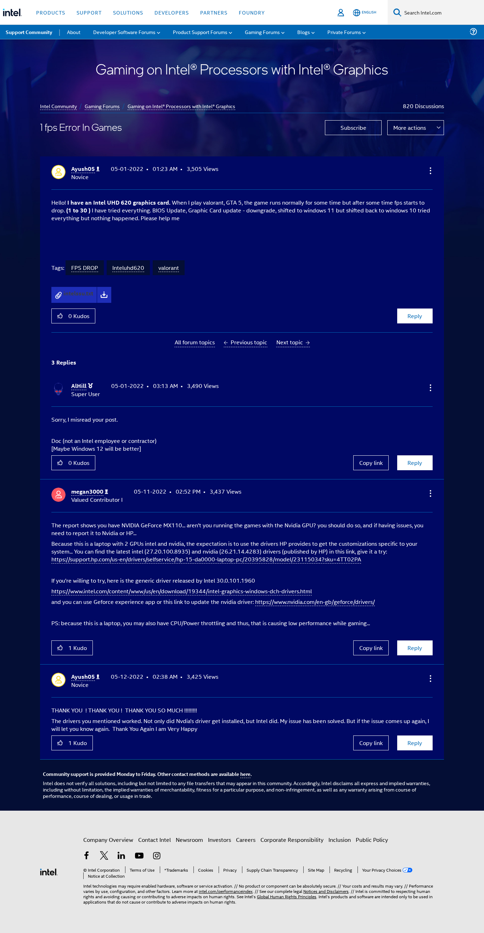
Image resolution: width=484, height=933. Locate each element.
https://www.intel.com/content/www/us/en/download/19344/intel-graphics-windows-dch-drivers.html (181, 591)
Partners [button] (213, 12)
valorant (168, 267)
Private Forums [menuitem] (344, 31)
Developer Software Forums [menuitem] (124, 31)
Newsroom (189, 839)
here (245, 774)
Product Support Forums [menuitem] (200, 31)
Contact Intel (154, 839)
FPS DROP (84, 267)
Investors (219, 839)
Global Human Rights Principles (286, 896)
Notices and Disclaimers (326, 891)
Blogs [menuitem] (303, 31)
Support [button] (89, 12)
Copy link (371, 463)
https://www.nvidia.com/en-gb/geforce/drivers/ (315, 602)
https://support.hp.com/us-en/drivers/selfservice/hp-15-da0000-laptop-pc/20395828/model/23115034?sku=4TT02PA (206, 559)
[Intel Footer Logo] (49, 871)
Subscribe (353, 127)
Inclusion (339, 839)
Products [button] (50, 12)
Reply (414, 316)
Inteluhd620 (128, 267)
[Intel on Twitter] (104, 856)
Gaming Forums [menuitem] (262, 31)
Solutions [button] (128, 12)
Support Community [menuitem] (29, 32)
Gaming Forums (102, 106)
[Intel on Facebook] (86, 856)
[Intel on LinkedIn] (122, 856)
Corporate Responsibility (291, 839)
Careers (245, 839)
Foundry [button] (252, 12)
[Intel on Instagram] (157, 856)
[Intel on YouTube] (139, 856)
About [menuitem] (73, 31)
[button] (429, 170)
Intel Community (58, 106)
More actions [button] (409, 127)
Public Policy (372, 839)
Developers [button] (171, 12)
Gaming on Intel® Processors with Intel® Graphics (181, 106)
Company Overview (108, 839)
